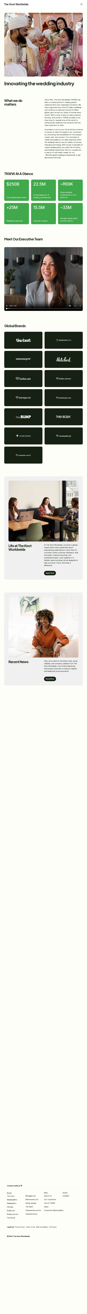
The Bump (11, 1218)
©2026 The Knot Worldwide (18, 1236)
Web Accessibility (42, 1227)
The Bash (29, 1207)
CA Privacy (52, 1227)
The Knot (10, 1196)
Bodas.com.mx (12, 1214)
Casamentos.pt (31, 1214)
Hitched (10, 1207)
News (46, 1207)
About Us (48, 1196)
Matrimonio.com (31, 1199)
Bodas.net (11, 1210)
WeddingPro (11, 1203)
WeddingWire (12, 1200)
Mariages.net (30, 1196)
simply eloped (30, 1203)
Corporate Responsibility (53, 1210)
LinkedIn (66, 1196)
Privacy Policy (20, 1227)
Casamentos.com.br (33, 1210)
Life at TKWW (49, 1203)
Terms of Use (30, 1227)
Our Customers (50, 1199)
